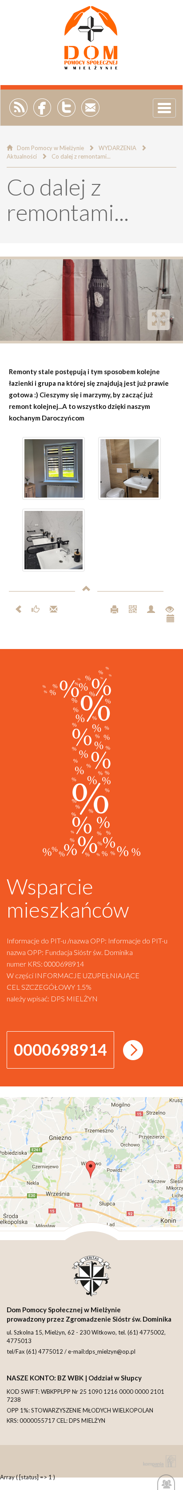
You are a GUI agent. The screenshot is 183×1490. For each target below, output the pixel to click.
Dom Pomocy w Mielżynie (50, 147)
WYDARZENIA (117, 147)
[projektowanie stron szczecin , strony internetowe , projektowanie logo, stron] (157, 1461)
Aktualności (22, 156)
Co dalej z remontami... (81, 156)
